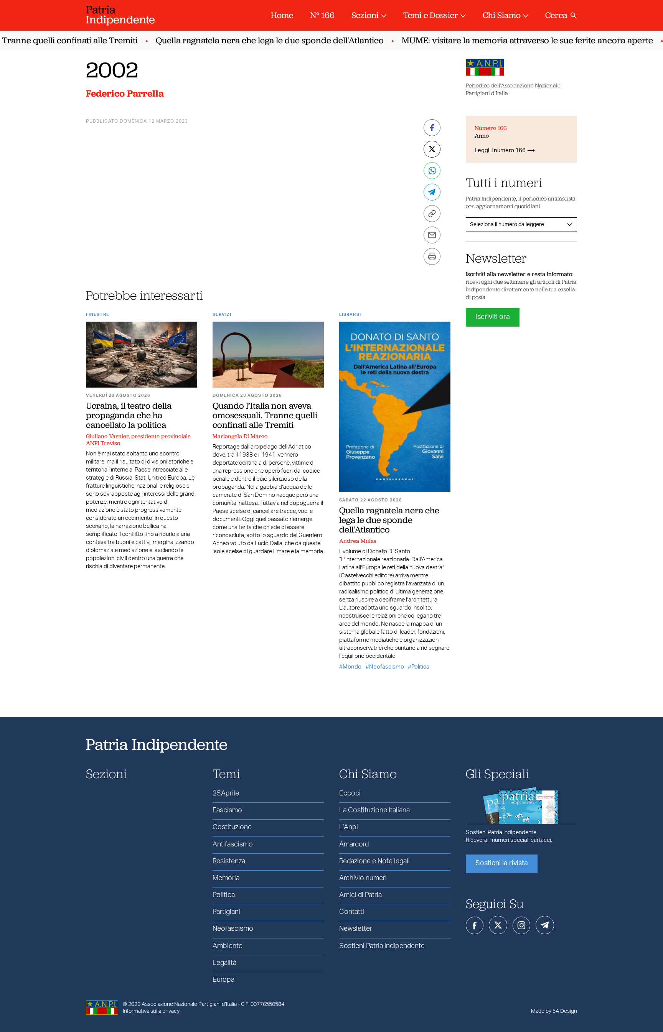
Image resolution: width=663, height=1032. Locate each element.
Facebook (474, 925)
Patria (120, 14)
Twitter (498, 925)
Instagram (521, 925)
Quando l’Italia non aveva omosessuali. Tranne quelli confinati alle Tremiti (265, 415)
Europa (223, 979)
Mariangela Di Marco (240, 436)
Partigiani (226, 912)
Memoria (226, 878)
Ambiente (227, 946)
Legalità (224, 963)
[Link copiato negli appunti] (432, 213)
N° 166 (322, 15)
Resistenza (229, 861)
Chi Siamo (502, 15)
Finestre (97, 314)
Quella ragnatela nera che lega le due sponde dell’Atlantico (260, 40)
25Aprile (226, 793)
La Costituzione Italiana (374, 810)
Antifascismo (233, 844)
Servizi (222, 314)
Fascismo (227, 810)
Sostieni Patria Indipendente (382, 946)
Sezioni (365, 15)
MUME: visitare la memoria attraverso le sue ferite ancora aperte (517, 40)
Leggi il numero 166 (500, 150)
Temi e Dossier (430, 15)
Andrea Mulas (357, 541)
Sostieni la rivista (501, 863)
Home (282, 15)
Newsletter (355, 928)
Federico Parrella (125, 93)
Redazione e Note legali (374, 861)
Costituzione (232, 827)
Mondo (352, 667)
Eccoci (350, 793)
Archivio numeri (363, 878)
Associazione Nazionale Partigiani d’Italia (189, 1004)
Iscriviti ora (492, 317)
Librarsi (350, 314)
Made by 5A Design (554, 1011)
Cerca (556, 15)
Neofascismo (386, 667)
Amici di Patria (360, 895)
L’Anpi (348, 827)
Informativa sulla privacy (151, 1011)
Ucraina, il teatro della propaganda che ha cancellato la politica (129, 415)
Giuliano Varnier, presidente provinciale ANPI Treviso (138, 439)
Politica (420, 667)
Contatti (351, 912)
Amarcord (354, 844)
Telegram (545, 925)
